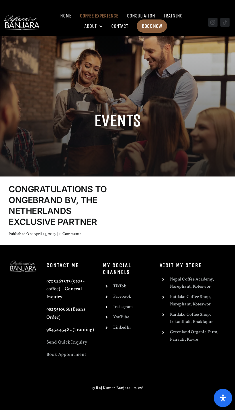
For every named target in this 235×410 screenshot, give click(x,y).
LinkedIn (122, 328)
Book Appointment (66, 355)
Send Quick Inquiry (66, 342)
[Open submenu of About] (100, 26)
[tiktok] (225, 22)
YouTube (121, 317)
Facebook (122, 297)
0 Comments (70, 234)
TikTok (119, 286)
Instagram (123, 307)
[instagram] (213, 22)
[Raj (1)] (22, 15)
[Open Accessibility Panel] (223, 398)
